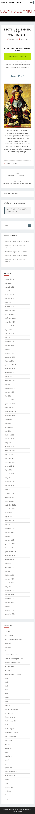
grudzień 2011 (10, 614)
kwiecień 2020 (9, 575)
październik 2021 (10, 505)
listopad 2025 (9, 314)
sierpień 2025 (9, 326)
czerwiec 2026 (9, 287)
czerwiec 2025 (9, 334)
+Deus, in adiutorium (11, 2)
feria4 (7, 690)
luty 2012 (8, 606)
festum (7, 705)
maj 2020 (8, 571)
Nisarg (20, 811)
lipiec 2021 (8, 517)
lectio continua (11, 164)
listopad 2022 (9, 454)
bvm (6, 651)
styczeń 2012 (9, 610)
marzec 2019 (9, 594)
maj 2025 (8, 337)
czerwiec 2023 (9, 427)
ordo (6, 752)
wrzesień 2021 (10, 509)
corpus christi (9, 666)
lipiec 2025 (8, 330)
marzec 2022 (9, 485)
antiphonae (9, 635)
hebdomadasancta (11, 709)
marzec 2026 (9, 299)
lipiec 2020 (8, 563)
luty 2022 (8, 489)
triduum (8, 791)
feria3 (7, 686)
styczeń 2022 (9, 493)
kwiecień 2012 (9, 598)
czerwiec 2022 (9, 474)
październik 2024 (10, 365)
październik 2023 (10, 412)
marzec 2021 (9, 532)
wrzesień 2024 (10, 369)
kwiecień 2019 (9, 591)
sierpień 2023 (9, 419)
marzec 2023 (9, 439)
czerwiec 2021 (9, 520)
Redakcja (24, 39)
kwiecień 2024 (9, 388)
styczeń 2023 (9, 446)
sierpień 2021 (9, 513)
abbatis (7, 631)
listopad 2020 (9, 548)
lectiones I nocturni (11, 733)
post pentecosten (11, 771)
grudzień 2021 (10, 497)
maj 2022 (8, 478)
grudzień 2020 (10, 544)
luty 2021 (8, 536)
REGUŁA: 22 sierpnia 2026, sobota (16, 256)
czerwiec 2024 (9, 380)
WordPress (27, 809)
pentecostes (9, 764)
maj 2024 (8, 384)
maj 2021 (8, 524)
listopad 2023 (9, 408)
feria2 (7, 682)
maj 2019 (8, 587)
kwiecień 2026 (9, 295)
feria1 (7, 678)
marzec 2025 (9, 345)
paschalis (8, 756)
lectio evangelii (10, 721)
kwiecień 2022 (9, 482)
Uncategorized (10, 795)
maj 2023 (8, 431)
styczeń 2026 (9, 306)
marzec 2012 (9, 602)
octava (7, 744)
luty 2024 (8, 396)
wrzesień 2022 (10, 462)
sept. (7, 783)
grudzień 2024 (10, 357)
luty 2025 (8, 349)
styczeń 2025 (9, 353)
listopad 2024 (9, 361)
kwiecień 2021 (9, 528)
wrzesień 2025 (10, 322)
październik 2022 (10, 458)
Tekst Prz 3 (17, 76)
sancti (7, 779)
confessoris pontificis (12, 663)
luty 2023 (8, 443)
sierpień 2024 (9, 373)
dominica (8, 670)
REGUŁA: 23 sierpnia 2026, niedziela (17, 242)
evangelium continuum (13, 674)
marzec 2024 (9, 392)
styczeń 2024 (9, 400)
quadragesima (10, 775)
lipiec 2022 (8, 470)
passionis (8, 760)
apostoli (8, 643)
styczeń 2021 (9, 540)
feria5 (7, 694)
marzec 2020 (9, 579)
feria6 (7, 698)
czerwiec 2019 (9, 583)
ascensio (8, 647)
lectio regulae (10, 729)
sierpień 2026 (9, 279)
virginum (8, 799)
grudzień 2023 (10, 404)
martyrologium (10, 736)
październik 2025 (10, 318)
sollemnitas (9, 787)
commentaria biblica (12, 655)
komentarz (9, 713)
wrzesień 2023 (10, 415)
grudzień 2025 (10, 310)
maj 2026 (8, 291)
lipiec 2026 (8, 283)
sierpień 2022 (9, 466)
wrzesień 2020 (10, 556)
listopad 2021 (9, 501)
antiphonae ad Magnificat (13, 639)
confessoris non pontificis (14, 659)
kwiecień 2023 (9, 435)
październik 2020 (10, 552)
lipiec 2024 (8, 376)
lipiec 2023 (8, 423)
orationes (8, 748)
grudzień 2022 (10, 450)
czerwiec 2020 (9, 567)
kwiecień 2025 (9, 341)
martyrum (8, 740)
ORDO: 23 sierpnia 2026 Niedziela (16, 252)
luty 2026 (8, 302)
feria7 (7, 701)
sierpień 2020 (9, 559)
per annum (9, 768)
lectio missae (9, 725)
